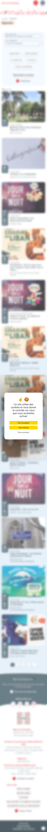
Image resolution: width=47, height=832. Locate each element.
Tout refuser (23, 427)
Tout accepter (23, 423)
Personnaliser (23, 432)
